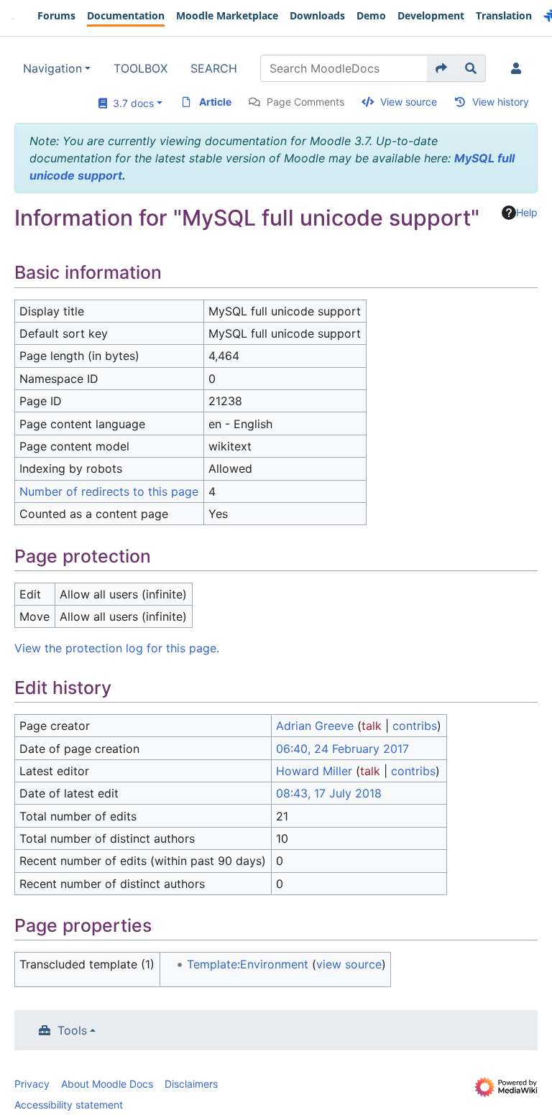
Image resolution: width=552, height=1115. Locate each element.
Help (527, 212)
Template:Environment (247, 964)
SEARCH (213, 68)
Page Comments (305, 102)
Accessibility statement (68, 1104)
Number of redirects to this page (108, 491)
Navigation (52, 68)
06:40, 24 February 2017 (342, 748)
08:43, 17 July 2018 (329, 793)
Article (215, 102)
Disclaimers (191, 1084)
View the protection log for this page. (116, 648)
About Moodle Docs (107, 1084)
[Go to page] (441, 68)
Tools (72, 1030)
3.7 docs (130, 103)
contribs (414, 725)
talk (372, 725)
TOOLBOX (140, 68)
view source (349, 964)
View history (500, 102)
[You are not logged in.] (519, 68)
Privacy (32, 1084)
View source (408, 102)
